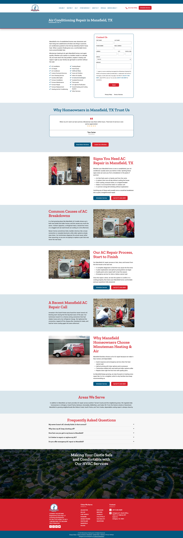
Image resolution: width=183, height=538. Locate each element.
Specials (103, 8)
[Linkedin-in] (56, 526)
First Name (99, 40)
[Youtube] (59, 526)
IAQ (76, 8)
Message (98, 62)
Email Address (117, 45)
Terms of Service (81, 534)
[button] (145, 8)
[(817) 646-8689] (126, 8)
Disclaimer (89, 534)
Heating (69, 8)
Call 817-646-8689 (121, 77)
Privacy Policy (72, 534)
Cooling (61, 8)
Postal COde (128, 51)
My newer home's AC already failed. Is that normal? (67, 424)
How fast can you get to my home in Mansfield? (66, 433)
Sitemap (102, 534)
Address (98, 51)
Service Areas (111, 8)
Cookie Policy (96, 534)
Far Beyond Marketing (98, 536)
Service (98, 56)
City (119, 51)
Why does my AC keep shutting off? (62, 429)
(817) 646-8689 (132, 8)
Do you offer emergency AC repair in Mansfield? (66, 442)
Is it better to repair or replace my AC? (63, 437)
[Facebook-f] (50, 526)
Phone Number (99, 45)
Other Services (84, 8)
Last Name (117, 40)
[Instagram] (53, 526)
